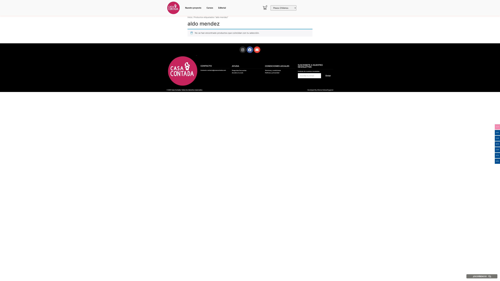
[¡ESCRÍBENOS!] (490, 276)
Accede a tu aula (237, 73)
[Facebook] (250, 49)
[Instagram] (242, 49)
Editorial (222, 8)
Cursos (210, 8)
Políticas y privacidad (272, 73)
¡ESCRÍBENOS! (480, 276)
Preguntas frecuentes (239, 70)
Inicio (190, 17)
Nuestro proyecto (193, 8)
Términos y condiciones (273, 70)
